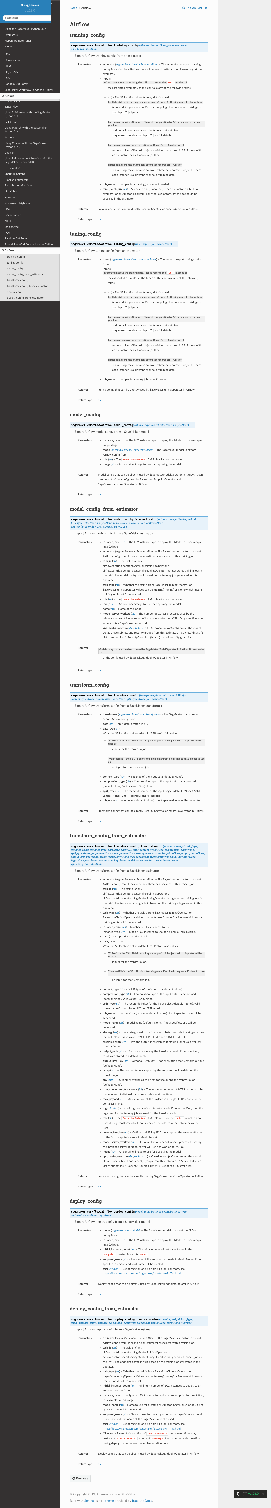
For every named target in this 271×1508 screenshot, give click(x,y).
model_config (15, 268)
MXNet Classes (14, 91)
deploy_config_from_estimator (25, 297)
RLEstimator (12, 168)
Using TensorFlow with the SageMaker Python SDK (28, 99)
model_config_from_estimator (25, 274)
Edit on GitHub (196, 8)
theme (109, 1500)
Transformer (12, 64)
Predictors (11, 58)
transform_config (17, 280)
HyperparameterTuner (18, 40)
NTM (8, 220)
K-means (10, 197)
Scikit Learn (11, 122)
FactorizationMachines (18, 185)
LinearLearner (13, 215)
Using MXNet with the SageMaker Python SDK (25, 83)
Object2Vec (12, 226)
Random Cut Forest (16, 238)
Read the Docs (142, 1500)
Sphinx (89, 1500)
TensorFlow (11, 106)
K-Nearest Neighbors (17, 203)
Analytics (10, 75)
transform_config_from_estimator (27, 286)
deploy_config (15, 292)
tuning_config (15, 262)
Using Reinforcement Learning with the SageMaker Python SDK (28, 160)
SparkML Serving (15, 173)
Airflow (9, 250)
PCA (7, 232)
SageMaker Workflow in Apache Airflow (29, 244)
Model (8, 46)
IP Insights (11, 191)
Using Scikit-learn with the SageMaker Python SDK (28, 114)
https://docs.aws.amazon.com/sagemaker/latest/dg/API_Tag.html (142, 1273)
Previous (81, 1478)
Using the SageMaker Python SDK (25, 28)
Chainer (9, 152)
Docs (73, 8)
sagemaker (31, 5)
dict (100, 219)
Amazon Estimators (16, 179)
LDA (7, 209)
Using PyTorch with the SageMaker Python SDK (26, 129)
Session (9, 70)
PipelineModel (13, 52)
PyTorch (9, 137)
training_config (16, 256)
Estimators (11, 34)
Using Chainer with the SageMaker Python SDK (26, 145)
